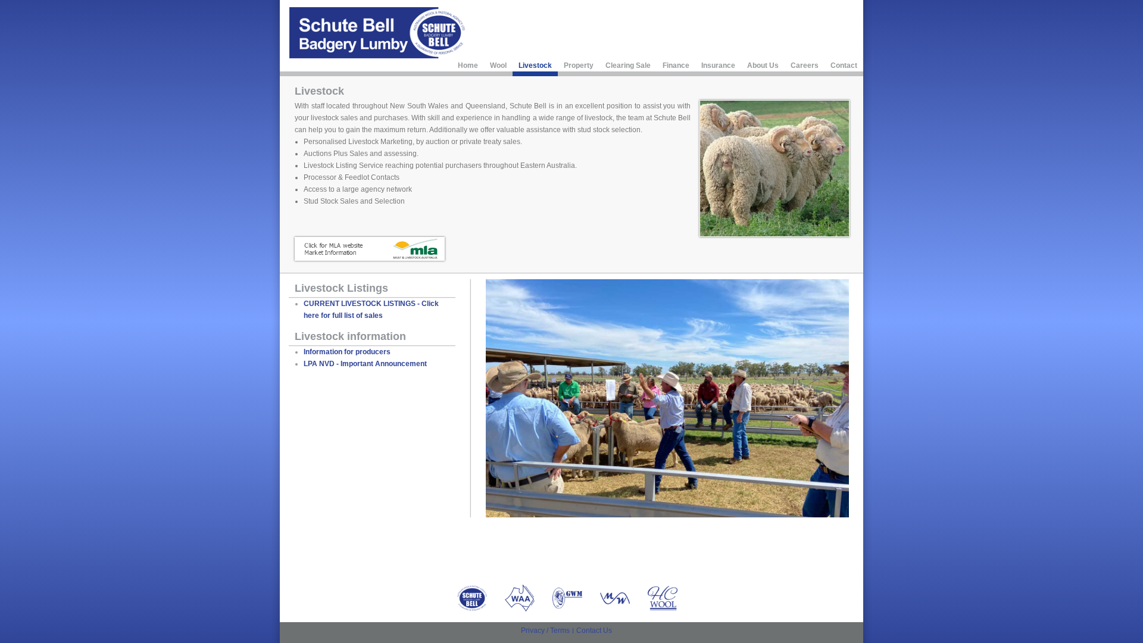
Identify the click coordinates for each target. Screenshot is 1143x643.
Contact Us (594, 630)
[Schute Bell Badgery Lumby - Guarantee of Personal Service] (378, 32)
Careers (805, 65)
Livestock (535, 65)
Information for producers (347, 352)
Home (468, 65)
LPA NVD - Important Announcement (365, 364)
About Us (763, 65)
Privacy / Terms (545, 630)
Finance (676, 65)
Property (579, 65)
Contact (843, 65)
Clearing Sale (628, 65)
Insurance (718, 65)
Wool (498, 65)
